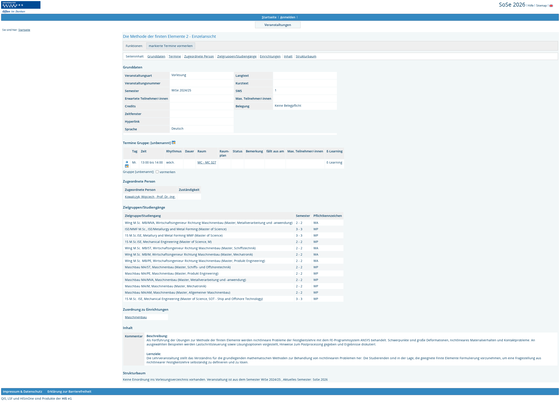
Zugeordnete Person (199, 56)
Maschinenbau (136, 317)
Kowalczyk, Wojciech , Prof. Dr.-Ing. (150, 197)
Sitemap (541, 5)
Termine (175, 56)
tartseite (269, 17)
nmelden (287, 17)
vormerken (167, 172)
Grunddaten (156, 56)
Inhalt (288, 56)
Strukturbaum (306, 56)
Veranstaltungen (277, 25)
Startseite (24, 29)
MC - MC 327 (207, 162)
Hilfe (531, 5)
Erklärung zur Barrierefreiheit (69, 391)
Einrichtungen (270, 56)
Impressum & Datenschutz (22, 391)
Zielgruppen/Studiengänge (237, 56)
